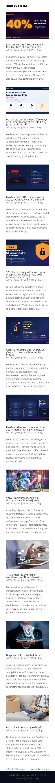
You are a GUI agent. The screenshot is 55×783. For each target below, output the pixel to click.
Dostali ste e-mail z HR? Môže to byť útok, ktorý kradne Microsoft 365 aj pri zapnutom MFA (26, 122)
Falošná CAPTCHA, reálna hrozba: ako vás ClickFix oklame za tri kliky (25, 198)
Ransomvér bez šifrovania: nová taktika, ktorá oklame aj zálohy (24, 46)
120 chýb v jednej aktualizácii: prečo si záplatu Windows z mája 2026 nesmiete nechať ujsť (26, 274)
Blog (39, 50)
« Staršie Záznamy (15, 769)
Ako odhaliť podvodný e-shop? (23, 727)
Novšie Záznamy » (40, 769)
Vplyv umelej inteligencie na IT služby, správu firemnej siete (23, 499)
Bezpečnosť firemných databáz (24, 655)
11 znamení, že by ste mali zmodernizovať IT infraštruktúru (24, 576)
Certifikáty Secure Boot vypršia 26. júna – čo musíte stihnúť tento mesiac (25, 352)
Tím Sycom (14, 50)
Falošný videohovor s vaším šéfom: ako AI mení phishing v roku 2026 (26, 428)
